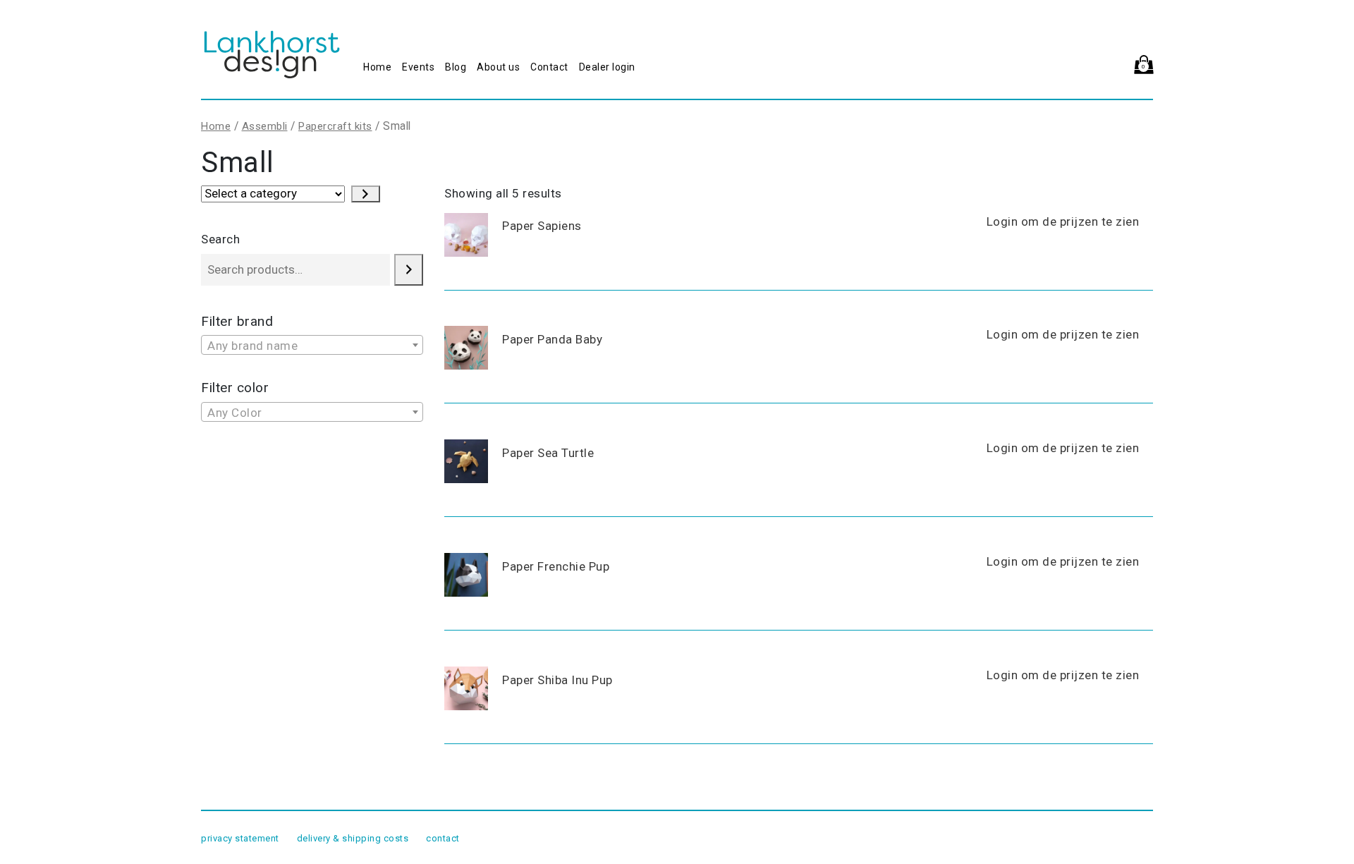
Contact (549, 67)
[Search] (408, 270)
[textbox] (312, 345)
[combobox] (312, 345)
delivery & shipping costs (353, 838)
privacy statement (240, 838)
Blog (455, 67)
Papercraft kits (335, 126)
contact (443, 838)
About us (498, 67)
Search (220, 239)
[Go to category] (365, 193)
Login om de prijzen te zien (1063, 221)
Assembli (265, 126)
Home (377, 67)
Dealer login (607, 67)
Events (418, 67)
